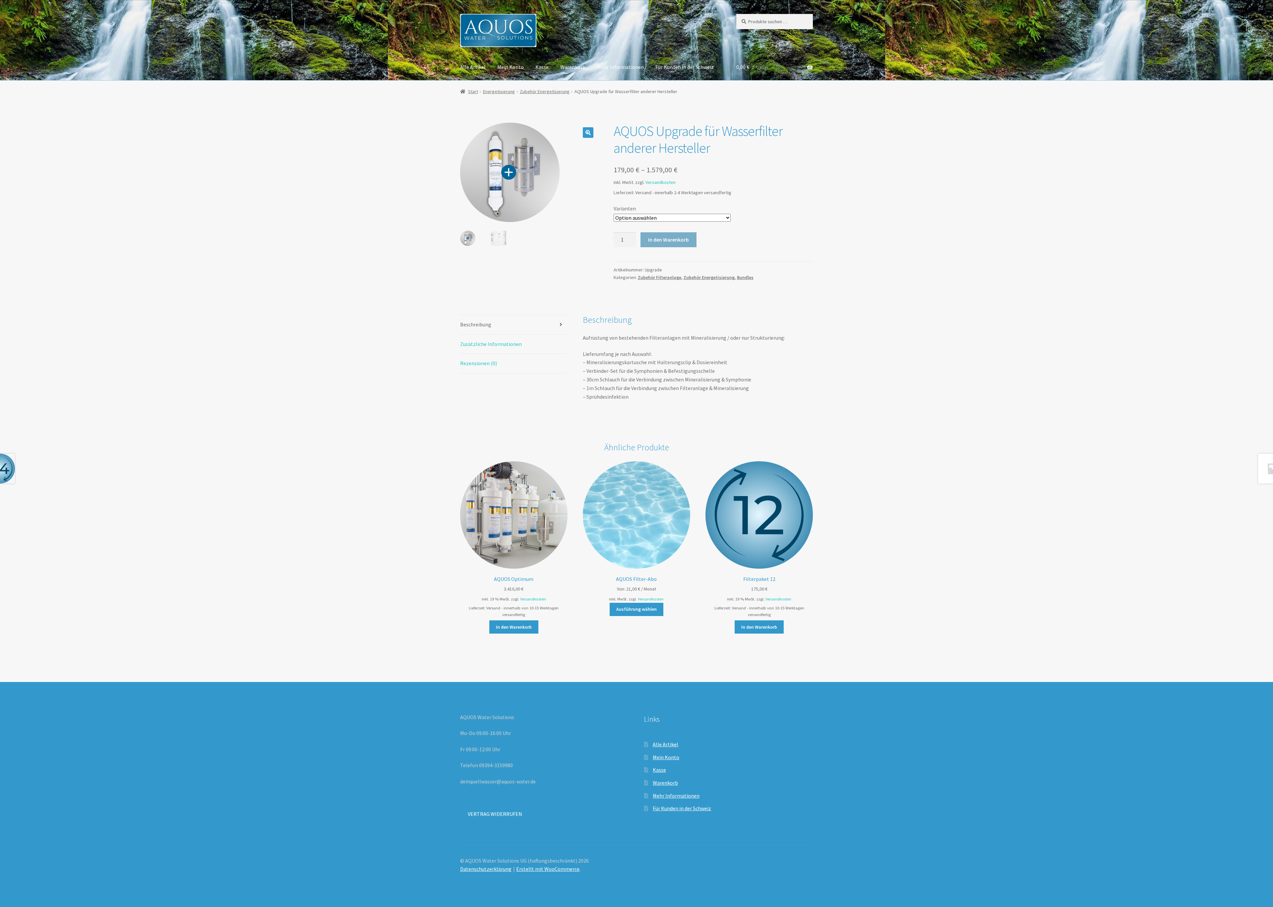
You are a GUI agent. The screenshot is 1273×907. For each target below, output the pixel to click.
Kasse (542, 67)
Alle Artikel (473, 67)
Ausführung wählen (636, 609)
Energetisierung (499, 91)
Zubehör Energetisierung (545, 91)
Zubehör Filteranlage (659, 277)
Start (473, 91)
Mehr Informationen (620, 67)
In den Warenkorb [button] (514, 627)
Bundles (745, 277)
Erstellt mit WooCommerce (547, 869)
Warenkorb (572, 67)
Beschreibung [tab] (475, 324)
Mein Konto (510, 67)
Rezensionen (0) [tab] (478, 363)
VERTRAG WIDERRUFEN (495, 814)
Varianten (625, 208)
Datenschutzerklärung (486, 869)
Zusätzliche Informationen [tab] (491, 344)
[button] (588, 132)
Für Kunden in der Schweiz (684, 67)
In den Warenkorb (668, 239)
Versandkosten (660, 182)
